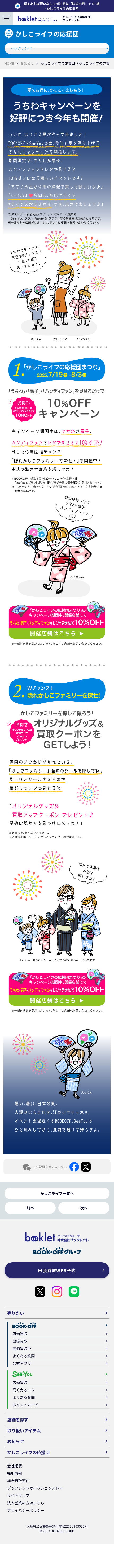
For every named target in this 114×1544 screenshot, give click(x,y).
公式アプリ (21, 1363)
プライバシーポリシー (25, 1510)
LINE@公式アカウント (74, 1291)
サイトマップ (18, 1495)
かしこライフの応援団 (40, 1291)
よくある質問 (23, 1355)
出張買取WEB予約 (57, 1270)
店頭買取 (19, 1333)
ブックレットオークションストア (35, 1488)
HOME (9, 63)
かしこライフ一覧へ (57, 1193)
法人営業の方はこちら (25, 1503)
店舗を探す (17, 1419)
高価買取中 (21, 1348)
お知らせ (27, 63)
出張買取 (19, 1341)
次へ (83, 1207)
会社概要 (14, 1465)
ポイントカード (25, 1404)
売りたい (15, 1313)
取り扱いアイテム (24, 1430)
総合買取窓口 (18, 1480)
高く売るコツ (23, 1389)
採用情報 (14, 1473)
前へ (30, 1207)
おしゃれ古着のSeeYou (57, 1291)
